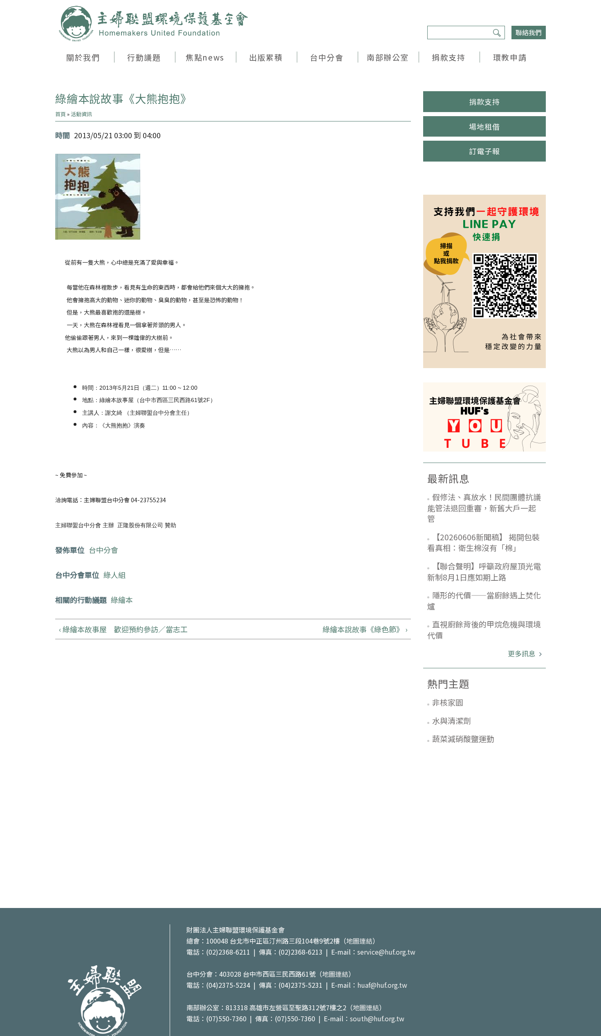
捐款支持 (448, 57)
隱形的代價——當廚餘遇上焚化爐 (484, 600)
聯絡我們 (529, 32)
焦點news (205, 57)
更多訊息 (522, 653)
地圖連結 (359, 941)
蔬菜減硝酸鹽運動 (463, 738)
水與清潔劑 (451, 720)
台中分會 (326, 57)
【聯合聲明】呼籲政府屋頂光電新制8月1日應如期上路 (484, 571)
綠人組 (114, 574)
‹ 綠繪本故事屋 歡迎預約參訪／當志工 (123, 629)
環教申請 (510, 57)
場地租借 (484, 126)
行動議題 (144, 57)
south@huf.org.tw (377, 1018)
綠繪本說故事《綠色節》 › (365, 629)
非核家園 (447, 702)
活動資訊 (81, 114)
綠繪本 (122, 599)
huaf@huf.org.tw (382, 985)
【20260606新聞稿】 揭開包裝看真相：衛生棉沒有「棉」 (483, 542)
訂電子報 (484, 151)
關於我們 (83, 57)
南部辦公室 (388, 57)
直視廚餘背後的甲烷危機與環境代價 (484, 629)
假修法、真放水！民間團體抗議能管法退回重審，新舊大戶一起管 (484, 507)
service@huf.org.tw (386, 952)
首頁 (60, 114)
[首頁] (153, 23)
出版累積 (266, 57)
